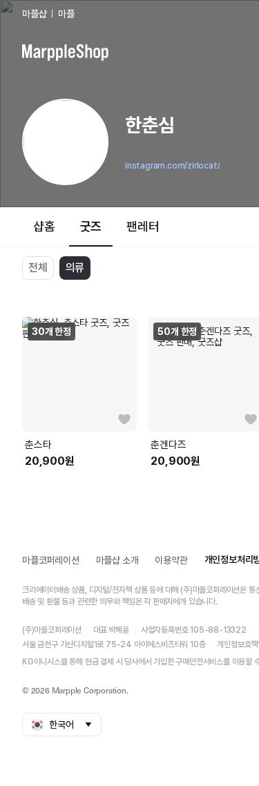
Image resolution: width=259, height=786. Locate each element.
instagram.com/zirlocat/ (172, 166)
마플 (66, 13)
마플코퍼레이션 (50, 560)
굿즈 (91, 226)
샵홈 (44, 226)
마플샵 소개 (117, 560)
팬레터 (142, 226)
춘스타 (38, 445)
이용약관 (171, 560)
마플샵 (34, 13)
